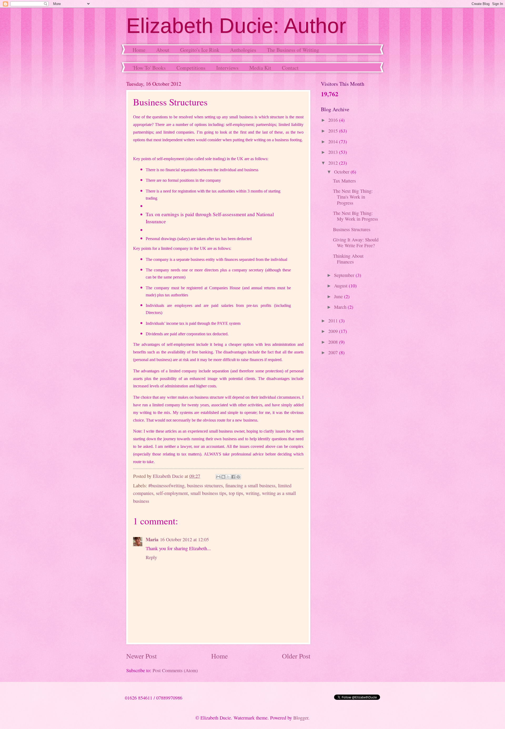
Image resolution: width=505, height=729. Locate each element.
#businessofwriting (166, 485)
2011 (333, 320)
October (342, 172)
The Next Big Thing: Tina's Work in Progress (353, 197)
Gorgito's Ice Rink (199, 49)
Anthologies (243, 49)
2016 (333, 120)
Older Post (296, 655)
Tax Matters (344, 181)
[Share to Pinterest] (238, 476)
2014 (333, 141)
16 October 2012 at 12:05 (184, 539)
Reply (151, 557)
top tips (236, 493)
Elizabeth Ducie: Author (236, 25)
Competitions (190, 67)
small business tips (208, 493)
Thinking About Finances (348, 259)
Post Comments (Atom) (175, 670)
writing (252, 493)
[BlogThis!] (223, 476)
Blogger (300, 718)
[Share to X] (228, 476)
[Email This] (218, 476)
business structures (205, 485)
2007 (333, 352)
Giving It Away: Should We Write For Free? (355, 242)
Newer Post (141, 655)
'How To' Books (149, 67)
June (339, 296)
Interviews (227, 67)
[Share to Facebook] (233, 476)
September (345, 275)
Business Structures (351, 229)
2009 (333, 331)
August (341, 285)
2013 (333, 152)
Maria (152, 539)
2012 (333, 163)
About (162, 49)
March (341, 307)
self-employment (172, 493)
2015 (333, 131)
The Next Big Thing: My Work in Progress (355, 216)
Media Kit (260, 67)
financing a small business (250, 485)
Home (139, 49)
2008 (333, 342)
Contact (290, 67)
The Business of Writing (293, 49)
